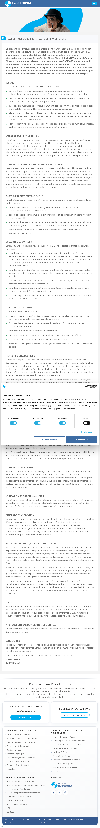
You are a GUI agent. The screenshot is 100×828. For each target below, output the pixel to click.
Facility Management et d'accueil (21, 758)
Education (11, 769)
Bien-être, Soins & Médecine (19, 765)
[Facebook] (53, 792)
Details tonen (86, 432)
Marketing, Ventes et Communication (23, 738)
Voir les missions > (26, 717)
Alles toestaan (82, 440)
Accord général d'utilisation (49, 819)
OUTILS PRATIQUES (16, 800)
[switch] (37, 423)
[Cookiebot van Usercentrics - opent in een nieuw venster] (86, 386)
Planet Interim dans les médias (20, 804)
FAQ (9, 808)
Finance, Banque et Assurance (20, 735)
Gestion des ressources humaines (21, 742)
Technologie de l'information (19, 746)
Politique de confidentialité (74, 819)
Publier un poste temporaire (19, 796)
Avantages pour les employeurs (20, 781)
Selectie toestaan (49, 440)
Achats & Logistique (15, 754)
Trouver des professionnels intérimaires (23, 793)
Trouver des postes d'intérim (19, 789)
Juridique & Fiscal (14, 750)
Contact (10, 812)
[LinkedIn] (59, 792)
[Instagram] (65, 792)
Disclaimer (43, 823)
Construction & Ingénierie (18, 761)
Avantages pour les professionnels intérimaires (26, 785)
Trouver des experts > (74, 715)
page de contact (23, 651)
